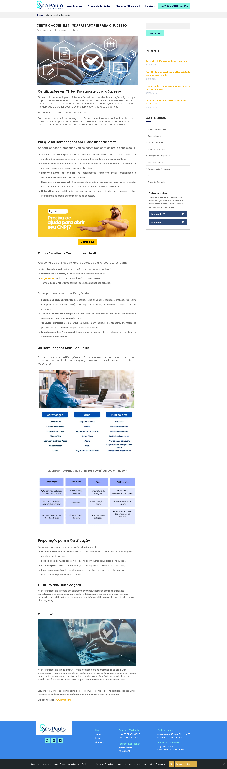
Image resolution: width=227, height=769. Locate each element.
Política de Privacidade (185, 764)
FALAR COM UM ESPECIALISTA (174, 6)
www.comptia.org (63, 700)
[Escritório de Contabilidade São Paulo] (50, 5)
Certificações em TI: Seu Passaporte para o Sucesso (82, 25)
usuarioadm (63, 30)
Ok (171, 764)
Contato (99, 742)
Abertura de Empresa (157, 129)
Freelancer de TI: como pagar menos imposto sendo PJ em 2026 (168, 88)
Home (40, 15)
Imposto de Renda (156, 149)
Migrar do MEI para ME (128, 5)
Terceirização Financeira (159, 169)
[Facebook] (53, 740)
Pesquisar (155, 33)
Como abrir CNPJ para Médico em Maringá (166, 61)
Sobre (98, 734)
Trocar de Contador (99, 5)
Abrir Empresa (74, 5)
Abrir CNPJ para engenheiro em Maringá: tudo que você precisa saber (168, 74)
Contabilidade (154, 136)
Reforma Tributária (156, 162)
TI (77, 30)
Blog (97, 738)
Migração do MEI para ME (159, 155)
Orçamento (47, 278)
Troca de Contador (156, 182)
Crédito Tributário (156, 142)
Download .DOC (158, 222)
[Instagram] (47, 740)
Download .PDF (158, 214)
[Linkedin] (60, 740)
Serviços (150, 5)
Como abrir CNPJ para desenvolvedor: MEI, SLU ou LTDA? (166, 102)
